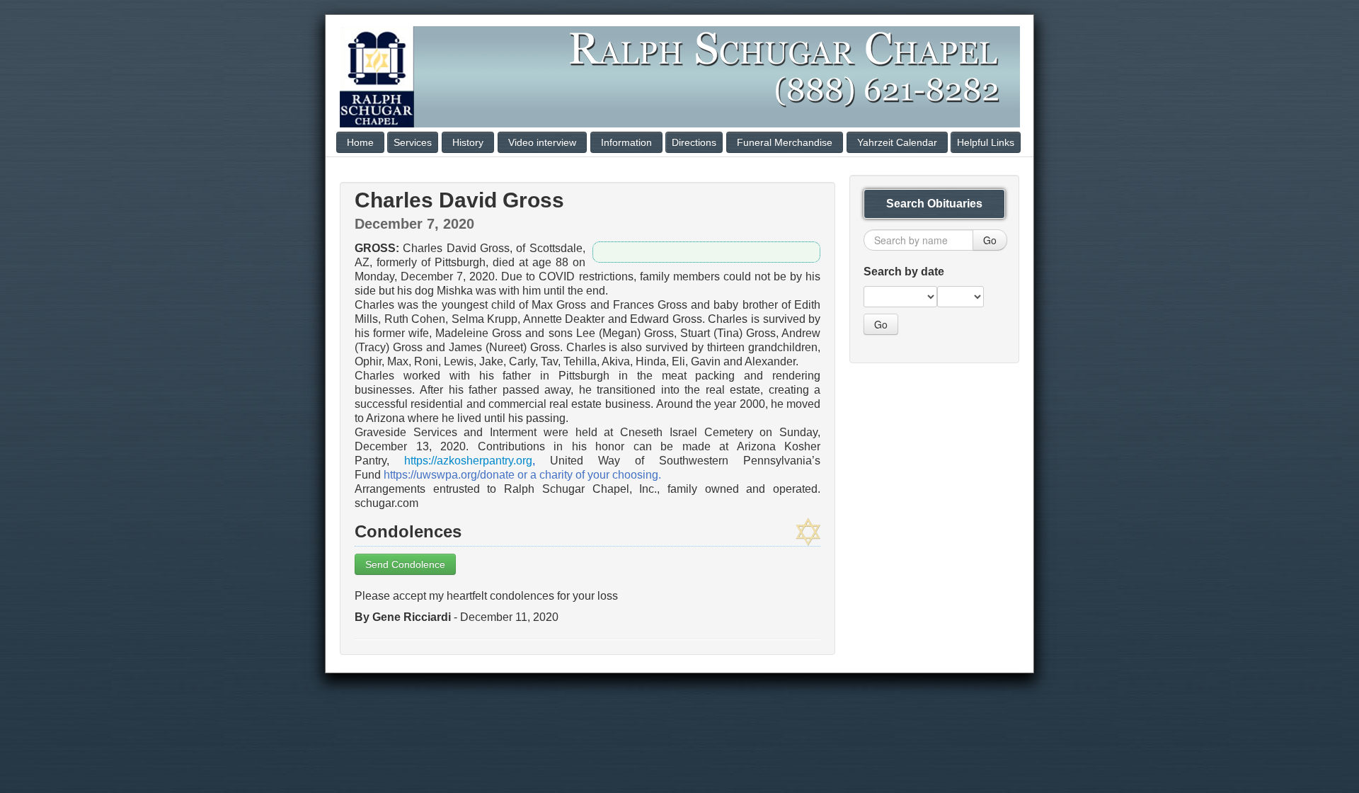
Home (360, 142)
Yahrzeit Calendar (897, 142)
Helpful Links (985, 142)
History (467, 142)
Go (990, 240)
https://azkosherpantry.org (468, 461)
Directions (694, 142)
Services (413, 142)
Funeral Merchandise (784, 142)
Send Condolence (405, 564)
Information (626, 142)
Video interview (542, 142)
